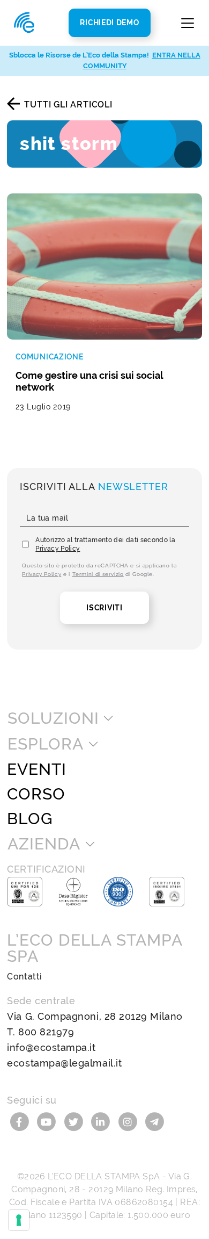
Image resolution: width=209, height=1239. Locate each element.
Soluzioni (53, 718)
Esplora (45, 744)
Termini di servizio (98, 574)
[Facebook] (20, 1121)
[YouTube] (48, 1121)
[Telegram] (155, 1121)
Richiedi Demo (109, 22)
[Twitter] (74, 1121)
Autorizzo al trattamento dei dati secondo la (105, 544)
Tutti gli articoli (68, 104)
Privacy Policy (57, 548)
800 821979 (46, 1032)
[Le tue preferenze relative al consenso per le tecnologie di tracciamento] (19, 1220)
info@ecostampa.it (51, 1047)
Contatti (24, 976)
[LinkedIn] (102, 1121)
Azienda (44, 844)
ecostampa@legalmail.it (64, 1063)
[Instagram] (129, 1121)
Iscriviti (104, 607)
